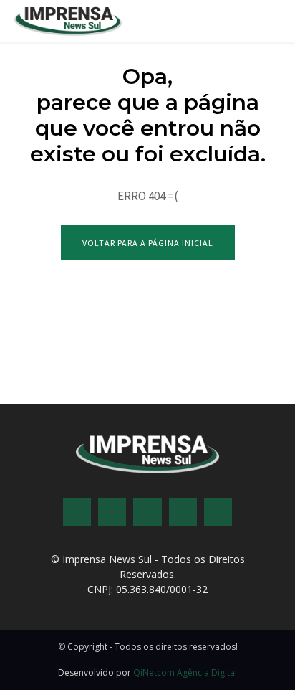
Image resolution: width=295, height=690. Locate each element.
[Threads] (218, 512)
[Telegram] (147, 512)
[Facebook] (77, 512)
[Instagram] (112, 512)
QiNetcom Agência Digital (185, 672)
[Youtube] (183, 512)
